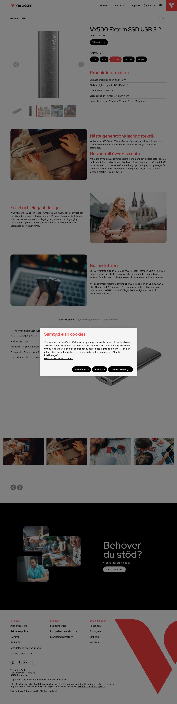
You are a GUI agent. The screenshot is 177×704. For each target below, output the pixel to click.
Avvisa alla (99, 369)
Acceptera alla (82, 369)
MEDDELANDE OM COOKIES (58, 358)
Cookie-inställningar (120, 369)
